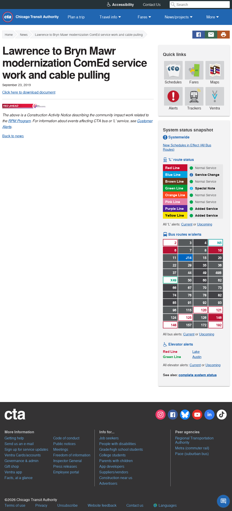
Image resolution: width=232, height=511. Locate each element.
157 (188, 325)
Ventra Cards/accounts (23, 455)
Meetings (60, 449)
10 (220, 250)
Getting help (14, 438)
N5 (219, 243)
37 (174, 273)
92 (204, 303)
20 (220, 258)
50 (189, 280)
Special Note (205, 188)
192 (219, 325)
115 (188, 310)
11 (174, 258)
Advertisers (108, 483)
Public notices (64, 444)
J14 (188, 258)
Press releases (65, 466)
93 (220, 303)
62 (220, 280)
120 (203, 310)
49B (218, 273)
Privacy (41, 505)
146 (219, 318)
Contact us (134, 505)
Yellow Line (174, 215)
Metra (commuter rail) (192, 448)
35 (204, 265)
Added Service (206, 209)
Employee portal (66, 472)
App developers (111, 466)
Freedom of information (71, 455)
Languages (167, 505)
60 (204, 280)
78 (204, 295)
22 (174, 265)
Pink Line (172, 202)
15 (204, 258)
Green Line (174, 188)
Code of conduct (66, 438)
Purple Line (174, 209)
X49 (173, 280)
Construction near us (115, 478)
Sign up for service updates (26, 449)
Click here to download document (28, 92)
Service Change (207, 175)
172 (203, 325)
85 (174, 303)
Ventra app (13, 472)
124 (173, 318)
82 (220, 295)
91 (189, 303)
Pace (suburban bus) (192, 454)
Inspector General (67, 461)
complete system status (198, 375)
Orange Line (175, 195)
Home (9, 34)
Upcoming (204, 224)
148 (173, 325)
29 (189, 265)
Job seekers (109, 438)
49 (204, 273)
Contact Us (152, 5)
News (24, 34)
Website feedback (102, 505)
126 (203, 318)
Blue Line (173, 175)
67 (189, 288)
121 (219, 310)
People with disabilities (117, 444)
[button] (50, 432)
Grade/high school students (121, 449)
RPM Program (19, 121)
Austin (196, 357)
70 (204, 288)
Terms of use (15, 505)
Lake (196, 352)
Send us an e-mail (19, 444)
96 (174, 310)
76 (189, 295)
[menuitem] (76, 17)
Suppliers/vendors (113, 472)
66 (174, 288)
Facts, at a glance (19, 478)
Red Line (172, 168)
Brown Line (174, 181)
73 (220, 288)
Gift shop (12, 466)
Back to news (13, 136)
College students (112, 455)
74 (174, 295)
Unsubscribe (67, 505)
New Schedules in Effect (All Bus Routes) (187, 147)
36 (220, 265)
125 (188, 318)
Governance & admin (22, 461)
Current (186, 224)
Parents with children (116, 461)
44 (189, 273)
